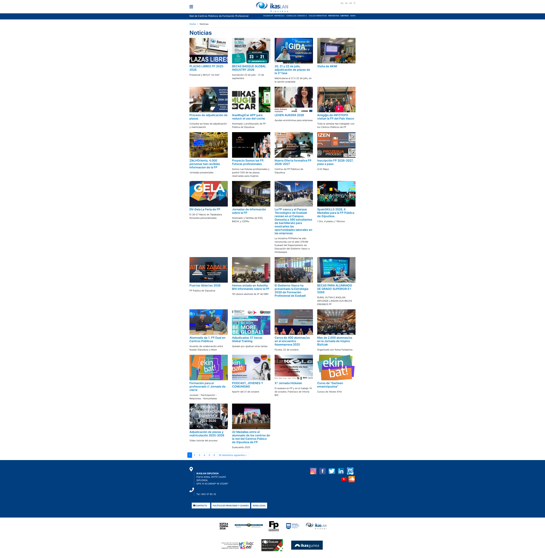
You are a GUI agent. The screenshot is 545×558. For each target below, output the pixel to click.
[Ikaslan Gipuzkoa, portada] (272, 7)
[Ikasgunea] (307, 545)
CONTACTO (201, 505)
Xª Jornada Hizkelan (288, 383)
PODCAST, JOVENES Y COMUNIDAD (247, 384)
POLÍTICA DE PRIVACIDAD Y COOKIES (231, 505)
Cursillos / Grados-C (296, 16)
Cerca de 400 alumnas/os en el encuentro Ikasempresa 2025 (292, 341)
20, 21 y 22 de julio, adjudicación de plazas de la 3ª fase (292, 70)
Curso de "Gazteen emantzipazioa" (330, 384)
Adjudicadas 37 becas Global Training (247, 339)
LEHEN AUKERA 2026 (289, 115)
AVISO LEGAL (259, 505)
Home (192, 24)
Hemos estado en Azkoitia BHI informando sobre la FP (250, 287)
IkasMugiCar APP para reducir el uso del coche (248, 116)
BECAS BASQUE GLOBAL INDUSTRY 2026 (249, 68)
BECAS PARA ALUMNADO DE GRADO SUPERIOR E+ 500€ (334, 289)
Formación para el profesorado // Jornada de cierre (207, 386)
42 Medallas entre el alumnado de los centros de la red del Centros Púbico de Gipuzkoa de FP (251, 437)
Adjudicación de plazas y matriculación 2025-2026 (206, 433)
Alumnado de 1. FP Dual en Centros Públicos (207, 339)
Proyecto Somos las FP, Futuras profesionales (248, 162)
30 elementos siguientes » (233, 455)
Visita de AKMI (327, 66)
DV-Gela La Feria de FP (204, 209)
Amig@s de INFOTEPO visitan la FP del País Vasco (335, 116)
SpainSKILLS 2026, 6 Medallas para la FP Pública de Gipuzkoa (335, 213)
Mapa (353, 16)
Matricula (280, 16)
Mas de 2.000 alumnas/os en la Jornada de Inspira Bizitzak (334, 341)
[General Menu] (192, 7)
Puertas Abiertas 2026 (205, 285)
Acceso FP (268, 16)
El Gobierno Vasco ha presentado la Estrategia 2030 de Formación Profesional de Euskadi (291, 290)
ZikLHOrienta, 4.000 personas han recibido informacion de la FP (204, 164)
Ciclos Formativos (318, 16)
